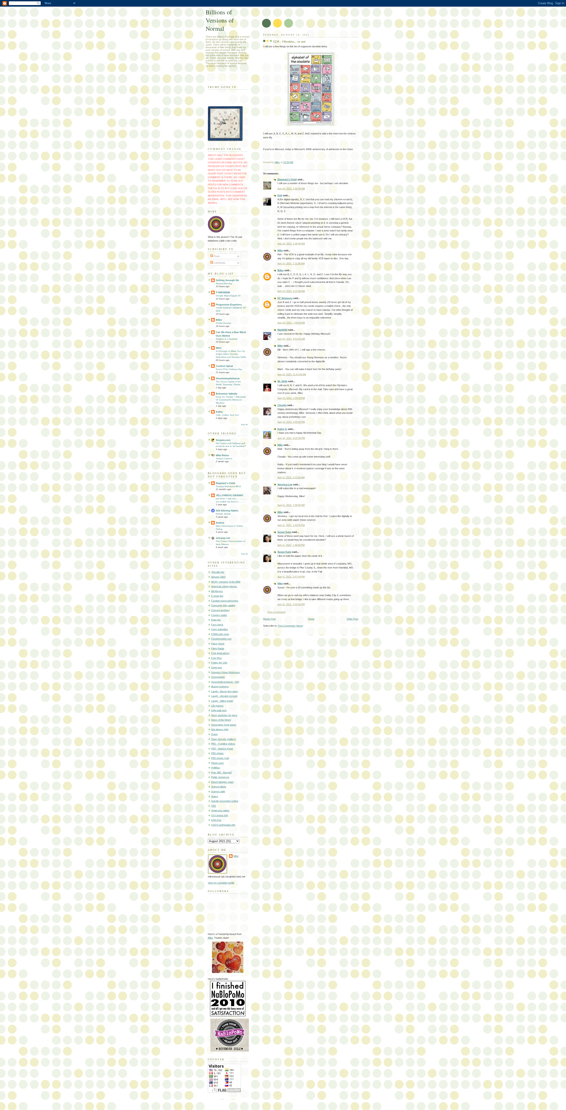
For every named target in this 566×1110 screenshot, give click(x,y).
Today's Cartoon (224, 458)
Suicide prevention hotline (224, 801)
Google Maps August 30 (228, 295)
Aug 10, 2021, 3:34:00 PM (291, 398)
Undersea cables (220, 810)
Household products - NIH (225, 682)
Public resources (220, 777)
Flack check (217, 643)
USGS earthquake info (223, 825)
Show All (244, 425)
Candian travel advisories (224, 600)
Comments (219, 262)
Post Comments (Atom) (290, 625)
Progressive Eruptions (229, 304)
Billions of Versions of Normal (220, 20)
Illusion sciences (220, 686)
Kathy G (282, 429)
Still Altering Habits (227, 510)
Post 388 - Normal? (221, 772)
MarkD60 (282, 329)
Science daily (218, 791)
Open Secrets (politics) (223, 739)
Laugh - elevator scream (224, 696)
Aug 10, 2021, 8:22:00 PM (291, 438)
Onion (214, 734)
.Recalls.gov (217, 572)
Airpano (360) (218, 577)
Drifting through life (227, 280)
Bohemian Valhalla (226, 393)
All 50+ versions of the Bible (226, 581)
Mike (280, 250)
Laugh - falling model (222, 701)
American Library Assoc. (224, 586)
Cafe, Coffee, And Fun (227, 415)
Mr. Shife (282, 381)
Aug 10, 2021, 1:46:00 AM (291, 243)
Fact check (217, 624)
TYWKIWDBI (223, 292)
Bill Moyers (217, 591)
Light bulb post (219, 710)
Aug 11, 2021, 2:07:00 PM (291, 576)
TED (213, 806)
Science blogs (218, 786)
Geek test (216, 667)
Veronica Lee (284, 484)
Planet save (217, 763)
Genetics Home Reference (225, 672)
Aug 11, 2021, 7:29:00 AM (291, 505)
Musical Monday (224, 283)
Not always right (219, 729)
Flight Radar (217, 648)
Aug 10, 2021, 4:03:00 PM (291, 422)
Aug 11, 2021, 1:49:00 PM (291, 545)
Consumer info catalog (223, 605)
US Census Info (219, 815)
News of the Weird (221, 720)
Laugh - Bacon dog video (224, 691)
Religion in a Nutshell (226, 339)
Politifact (215, 767)
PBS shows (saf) (220, 758)
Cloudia (282, 405)
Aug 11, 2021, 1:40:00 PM (291, 525)
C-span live (217, 596)
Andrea (220, 522)
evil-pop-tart (223, 538)
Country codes (219, 615)
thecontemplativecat (228, 378)
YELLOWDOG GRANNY (229, 495)
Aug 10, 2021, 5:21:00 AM (291, 291)
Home (311, 619)
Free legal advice (220, 653)
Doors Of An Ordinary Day (229, 369)
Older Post (352, 619)
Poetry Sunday (223, 323)
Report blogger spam (222, 782)
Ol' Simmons (285, 298)
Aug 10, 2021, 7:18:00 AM (291, 322)
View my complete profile (221, 882)
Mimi (218, 348)
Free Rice (216, 658)
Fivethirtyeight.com (221, 638)
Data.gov (216, 619)
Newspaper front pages (223, 724)
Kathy (219, 411)
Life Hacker (217, 705)
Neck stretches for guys (224, 715)
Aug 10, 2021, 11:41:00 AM (291, 374)
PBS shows (217, 753)
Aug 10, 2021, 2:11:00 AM (291, 263)
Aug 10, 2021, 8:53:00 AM (291, 339)
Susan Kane (284, 532)
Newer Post (269, 619)
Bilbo (280, 270)
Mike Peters (222, 455)
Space (214, 796)
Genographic (218, 677)
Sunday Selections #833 (228, 486)
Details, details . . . (225, 514)
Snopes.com (223, 440)
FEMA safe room (220, 634)
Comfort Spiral (224, 366)
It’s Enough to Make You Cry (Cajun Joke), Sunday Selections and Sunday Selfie (231, 354)
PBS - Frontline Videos (223, 743)
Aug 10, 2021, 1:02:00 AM (291, 188)
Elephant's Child (287, 179)
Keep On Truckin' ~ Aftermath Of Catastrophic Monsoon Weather (231, 400)
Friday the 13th (219, 662)
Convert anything (220, 610)
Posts (216, 256)
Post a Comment (276, 612)
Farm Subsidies (219, 629)
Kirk (279, 195)
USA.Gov (216, 820)
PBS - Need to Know (222, 748)
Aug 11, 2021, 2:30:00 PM (291, 604)
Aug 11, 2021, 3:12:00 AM (291, 477)
